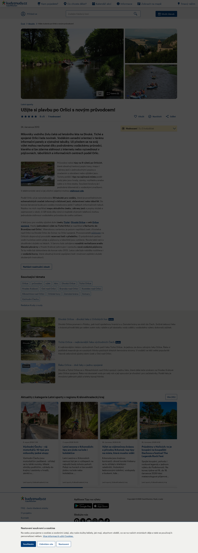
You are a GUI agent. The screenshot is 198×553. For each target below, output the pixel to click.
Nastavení (64, 544)
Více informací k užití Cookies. (58, 536)
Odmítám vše (46, 544)
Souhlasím (28, 544)
